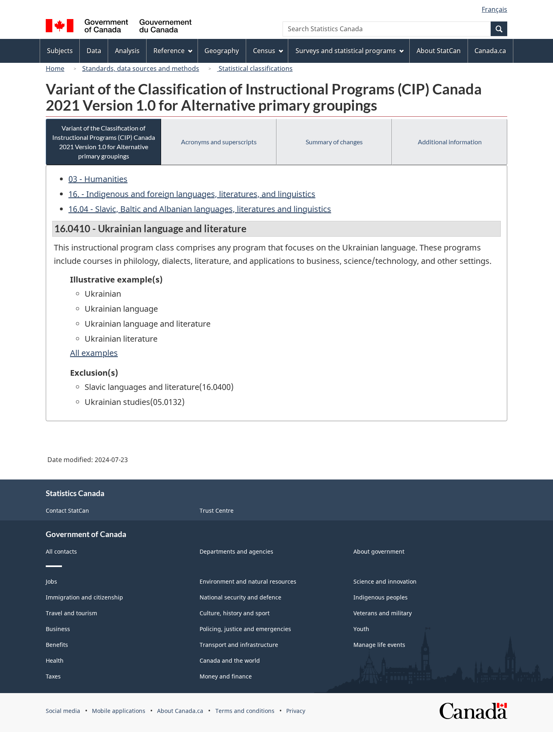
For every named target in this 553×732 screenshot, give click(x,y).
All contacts (61, 551)
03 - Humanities (98, 178)
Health (55, 660)
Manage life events (379, 645)
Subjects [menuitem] (60, 50)
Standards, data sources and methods (140, 68)
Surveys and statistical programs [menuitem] (346, 50)
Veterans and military (382, 613)
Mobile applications (118, 711)
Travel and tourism (71, 613)
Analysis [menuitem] (127, 50)
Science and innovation (385, 581)
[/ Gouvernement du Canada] (118, 27)
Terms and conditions (244, 711)
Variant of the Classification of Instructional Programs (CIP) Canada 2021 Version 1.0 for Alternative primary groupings (103, 142)
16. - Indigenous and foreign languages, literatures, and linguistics (191, 193)
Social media (63, 711)
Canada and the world (230, 660)
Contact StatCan (67, 510)
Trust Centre (217, 510)
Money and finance (226, 676)
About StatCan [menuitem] (439, 50)
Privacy (295, 711)
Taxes (53, 676)
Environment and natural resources (248, 581)
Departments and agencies (236, 551)
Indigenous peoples (380, 597)
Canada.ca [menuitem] (490, 50)
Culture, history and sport (235, 613)
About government (378, 551)
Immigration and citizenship (84, 597)
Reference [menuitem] (169, 50)
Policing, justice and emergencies (245, 629)
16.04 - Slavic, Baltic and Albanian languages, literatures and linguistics (199, 208)
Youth (361, 629)
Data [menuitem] (94, 50)
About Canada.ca (180, 711)
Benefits (57, 645)
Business (58, 629)
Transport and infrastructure (239, 645)
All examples (94, 352)
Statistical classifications (255, 68)
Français (494, 9)
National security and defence (240, 597)
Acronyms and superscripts (219, 142)
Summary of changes (334, 142)
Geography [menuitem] (221, 50)
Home (55, 68)
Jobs (51, 581)
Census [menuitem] (264, 50)
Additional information (450, 142)
